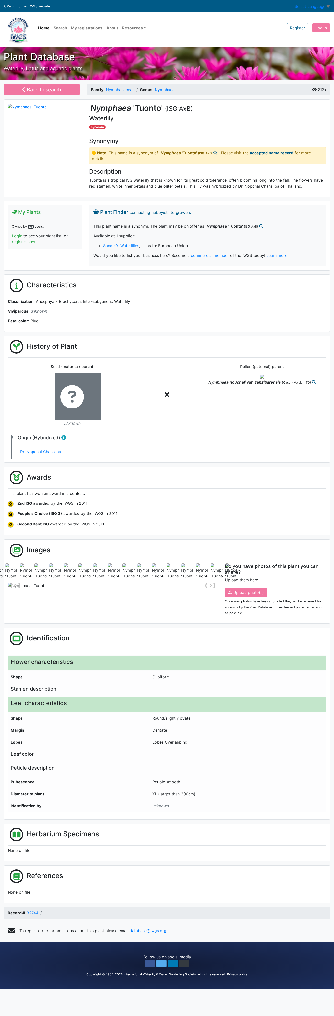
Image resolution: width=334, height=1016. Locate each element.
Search (60, 27)
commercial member (210, 255)
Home (44, 27)
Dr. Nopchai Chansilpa (40, 451)
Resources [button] (132, 27)
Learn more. (277, 255)
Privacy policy (237, 974)
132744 (31, 913)
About (112, 27)
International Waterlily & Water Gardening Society (160, 974)
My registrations (86, 27)
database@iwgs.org (148, 930)
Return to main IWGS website (28, 6)
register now (23, 241)
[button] (150, 963)
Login (17, 235)
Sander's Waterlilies (121, 245)
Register (297, 27)
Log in (321, 27)
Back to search (43, 90)
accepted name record (271, 152)
